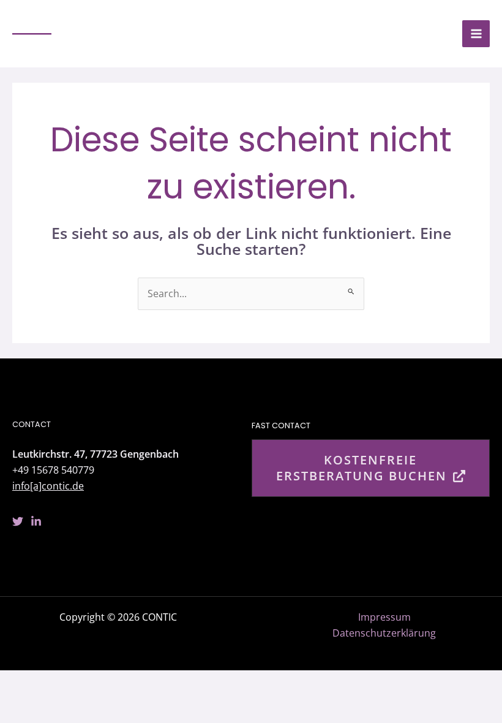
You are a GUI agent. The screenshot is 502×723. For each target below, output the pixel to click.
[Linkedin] (36, 521)
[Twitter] (17, 521)
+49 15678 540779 (53, 470)
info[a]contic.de (48, 486)
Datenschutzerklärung (384, 633)
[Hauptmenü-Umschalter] (476, 34)
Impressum (384, 617)
